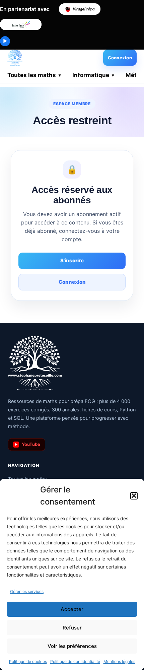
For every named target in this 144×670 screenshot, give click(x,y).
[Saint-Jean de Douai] (21, 24)
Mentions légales (119, 661)
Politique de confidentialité (75, 661)
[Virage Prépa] (79, 9)
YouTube (28, 444)
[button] (134, 495)
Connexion (120, 57)
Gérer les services (27, 591)
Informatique (90, 75)
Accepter (72, 609)
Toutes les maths (31, 75)
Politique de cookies (28, 661)
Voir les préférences (72, 646)
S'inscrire (72, 260)
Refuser (72, 627)
